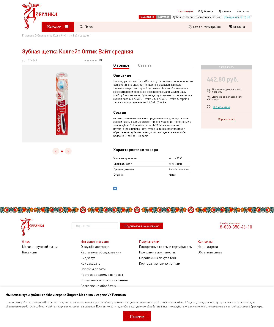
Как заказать (90, 263)
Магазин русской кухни (40, 247)
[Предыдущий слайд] (55, 151)
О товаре (121, 65)
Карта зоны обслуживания (101, 252)
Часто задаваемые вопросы (102, 275)
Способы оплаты (93, 269)
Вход (196, 27)
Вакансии (29, 252)
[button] (62, 151)
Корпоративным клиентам (159, 263)
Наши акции (185, 11)
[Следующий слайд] (68, 151)
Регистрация (212, 27)
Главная (27, 35)
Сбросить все (226, 119)
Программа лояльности (157, 252)
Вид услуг (88, 258)
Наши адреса (208, 247)
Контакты (243, 11)
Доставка (225, 11)
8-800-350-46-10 (236, 227)
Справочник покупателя (158, 258)
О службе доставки (95, 247)
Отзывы (145, 65)
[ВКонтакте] (115, 189)
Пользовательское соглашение (104, 280)
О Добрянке (205, 11)
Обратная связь (210, 252)
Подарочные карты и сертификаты (166, 247)
